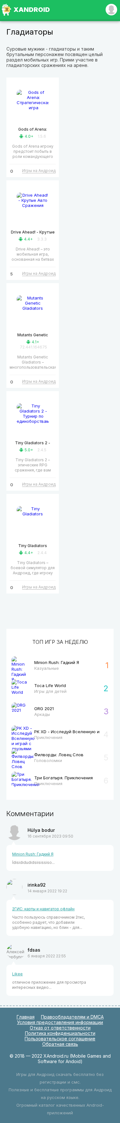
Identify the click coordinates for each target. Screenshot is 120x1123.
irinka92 (37, 885)
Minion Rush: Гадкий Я (32, 854)
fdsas (34, 950)
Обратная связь (60, 1044)
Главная (26, 1017)
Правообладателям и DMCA (72, 1017)
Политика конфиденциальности (60, 1033)
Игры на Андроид (39, 170)
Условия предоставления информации (60, 1022)
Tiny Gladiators (32, 545)
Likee (17, 973)
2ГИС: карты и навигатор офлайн (43, 908)
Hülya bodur (41, 830)
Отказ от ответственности (60, 1027)
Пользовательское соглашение (60, 1038)
